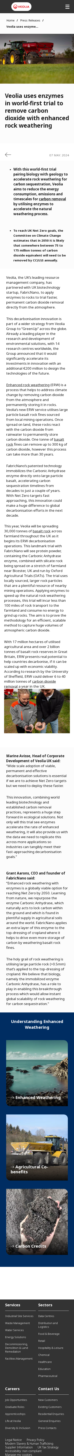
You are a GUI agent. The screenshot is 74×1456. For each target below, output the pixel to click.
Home (10, 20)
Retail (41, 1341)
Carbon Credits (37, 1222)
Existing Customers (49, 1407)
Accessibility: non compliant (23, 1451)
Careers (12, 1388)
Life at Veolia (13, 1421)
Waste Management (17, 1323)
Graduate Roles (14, 1407)
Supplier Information (19, 1447)
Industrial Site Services (19, 1316)
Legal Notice (13, 1440)
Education (44, 1369)
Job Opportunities (16, 1400)
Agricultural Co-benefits (37, 1147)
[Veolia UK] (21, 7)
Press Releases (30, 20)
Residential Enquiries (51, 1414)
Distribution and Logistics (48, 1325)
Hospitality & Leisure (50, 1348)
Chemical (44, 1355)
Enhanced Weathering (37, 1073)
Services (12, 1304)
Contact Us (48, 1388)
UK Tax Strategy (48, 1447)
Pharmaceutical (47, 1376)
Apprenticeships (15, 1414)
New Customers (48, 1400)
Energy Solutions (15, 1337)
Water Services (14, 1330)
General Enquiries (49, 1421)
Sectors (45, 1304)
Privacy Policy (35, 1440)
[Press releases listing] (8, 155)
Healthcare (45, 1362)
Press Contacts (47, 1428)
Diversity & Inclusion (17, 1428)
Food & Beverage (49, 1334)
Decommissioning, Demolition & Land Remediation (16, 1347)
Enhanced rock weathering (28, 384)
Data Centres (46, 1316)
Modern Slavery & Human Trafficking (29, 1443)
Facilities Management (18, 1358)
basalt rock (42, 531)
